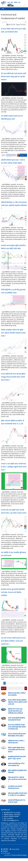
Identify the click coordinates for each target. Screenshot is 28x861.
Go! (25, 22)
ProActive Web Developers (19, 855)
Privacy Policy (15, 849)
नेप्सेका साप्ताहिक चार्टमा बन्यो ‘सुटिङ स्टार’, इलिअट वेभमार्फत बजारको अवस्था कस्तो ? (13, 332)
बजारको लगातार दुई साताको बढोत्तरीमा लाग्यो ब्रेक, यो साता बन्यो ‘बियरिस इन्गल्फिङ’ (13, 592)
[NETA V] (14, 5)
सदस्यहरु (5, 851)
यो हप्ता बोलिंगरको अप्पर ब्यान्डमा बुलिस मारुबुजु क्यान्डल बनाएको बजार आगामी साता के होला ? (13, 377)
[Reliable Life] (14, 155)
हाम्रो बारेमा (5, 849)
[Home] (11, 2)
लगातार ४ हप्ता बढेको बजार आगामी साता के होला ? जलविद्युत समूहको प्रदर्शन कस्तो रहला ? (13, 466)
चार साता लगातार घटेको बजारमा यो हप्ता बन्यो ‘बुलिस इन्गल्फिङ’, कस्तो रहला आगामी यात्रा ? (13, 641)
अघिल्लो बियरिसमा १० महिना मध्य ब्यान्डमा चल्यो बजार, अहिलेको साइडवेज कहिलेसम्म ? (14, 205)
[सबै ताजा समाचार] (25, 688)
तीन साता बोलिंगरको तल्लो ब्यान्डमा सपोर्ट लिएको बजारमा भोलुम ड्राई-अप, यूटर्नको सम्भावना (13, 76)
